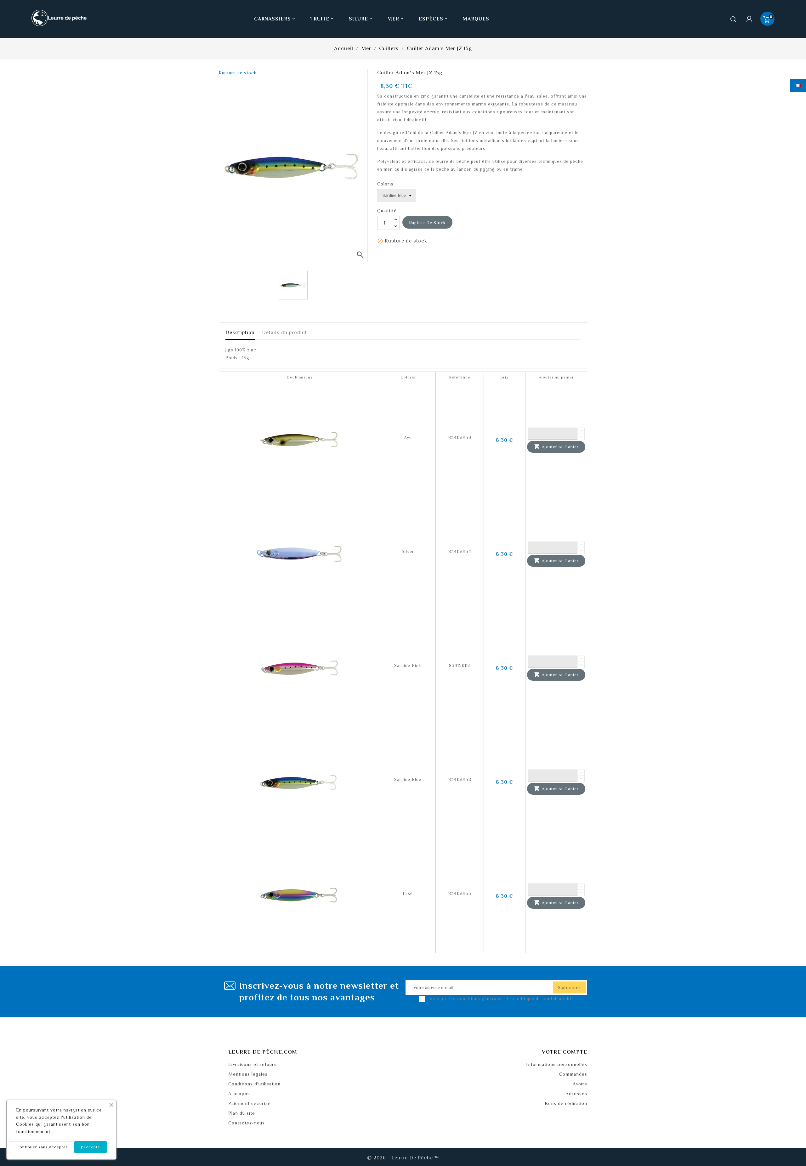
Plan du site (241, 1113)
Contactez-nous (246, 1122)
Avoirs (580, 1083)
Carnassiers (275, 19)
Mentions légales (248, 1074)
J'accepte (90, 1147)
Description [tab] (240, 332)
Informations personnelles (556, 1064)
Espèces (433, 19)
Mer (396, 19)
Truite (322, 19)
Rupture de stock (427, 222)
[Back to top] (790, 1142)
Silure (361, 19)
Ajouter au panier (556, 446)
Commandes (573, 1074)
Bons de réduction (566, 1103)
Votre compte (564, 1052)
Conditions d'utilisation (254, 1083)
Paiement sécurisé (249, 1103)
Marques (476, 19)
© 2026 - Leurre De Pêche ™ (403, 1158)
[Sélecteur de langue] (798, 85)
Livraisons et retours (252, 1064)
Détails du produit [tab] (284, 332)
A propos (239, 1093)
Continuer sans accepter (42, 1147)
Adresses (576, 1093)
